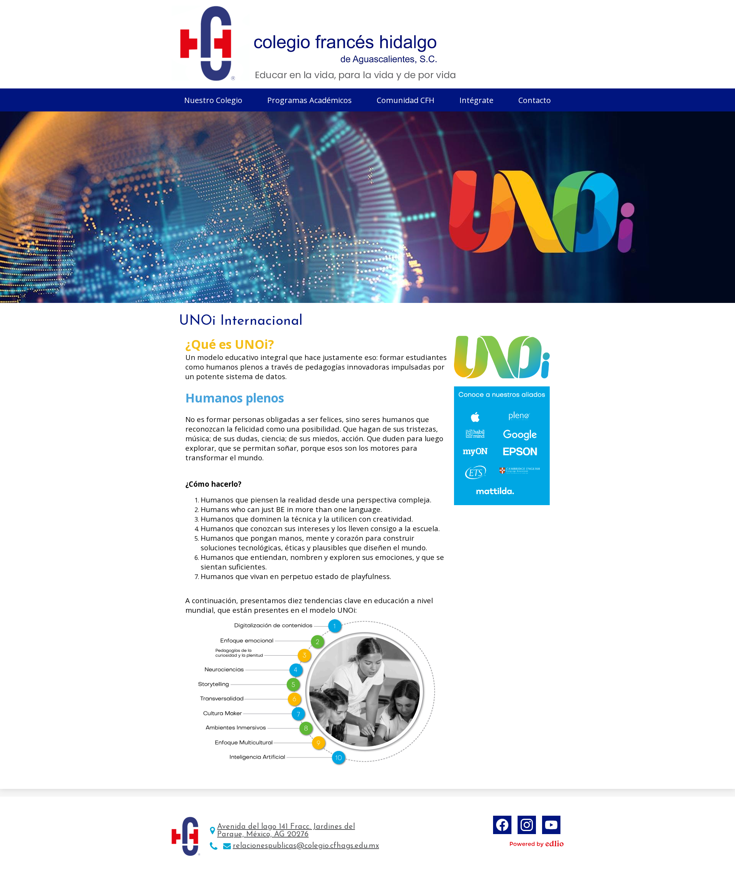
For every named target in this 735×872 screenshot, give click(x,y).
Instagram (527, 825)
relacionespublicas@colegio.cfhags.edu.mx (306, 846)
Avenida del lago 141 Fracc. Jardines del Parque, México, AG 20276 (286, 830)
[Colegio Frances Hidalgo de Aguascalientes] (315, 43)
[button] (213, 99)
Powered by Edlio (537, 843)
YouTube (551, 825)
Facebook (502, 825)
